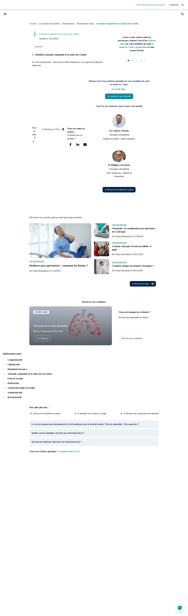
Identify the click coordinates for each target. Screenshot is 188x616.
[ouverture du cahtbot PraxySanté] (180, 608)
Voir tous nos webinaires (131, 338)
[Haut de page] (33, 141)
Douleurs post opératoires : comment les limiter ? (58, 265)
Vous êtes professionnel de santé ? (151, 5)
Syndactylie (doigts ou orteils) (21, 388)
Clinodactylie (14, 364)
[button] (5, 14)
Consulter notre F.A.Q (68, 451)
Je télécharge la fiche (51, 129)
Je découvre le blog (140, 284)
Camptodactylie (15, 360)
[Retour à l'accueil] (9, 5)
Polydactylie (13, 383)
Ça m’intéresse (42, 338)
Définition (39, 47)
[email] (85, 145)
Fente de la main (15, 378)
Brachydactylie (15, 397)
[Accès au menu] (182, 5)
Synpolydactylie (15, 392)
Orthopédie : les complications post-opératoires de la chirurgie (133, 230)
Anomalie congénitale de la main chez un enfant (30, 374)
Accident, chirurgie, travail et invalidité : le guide (132, 248)
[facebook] (70, 145)
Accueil (32, 23)
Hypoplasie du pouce (17, 369)
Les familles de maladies (49, 23)
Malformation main (85, 23)
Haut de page (34, 131)
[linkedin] (78, 145)
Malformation (68, 23)
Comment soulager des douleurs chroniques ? (133, 266)
